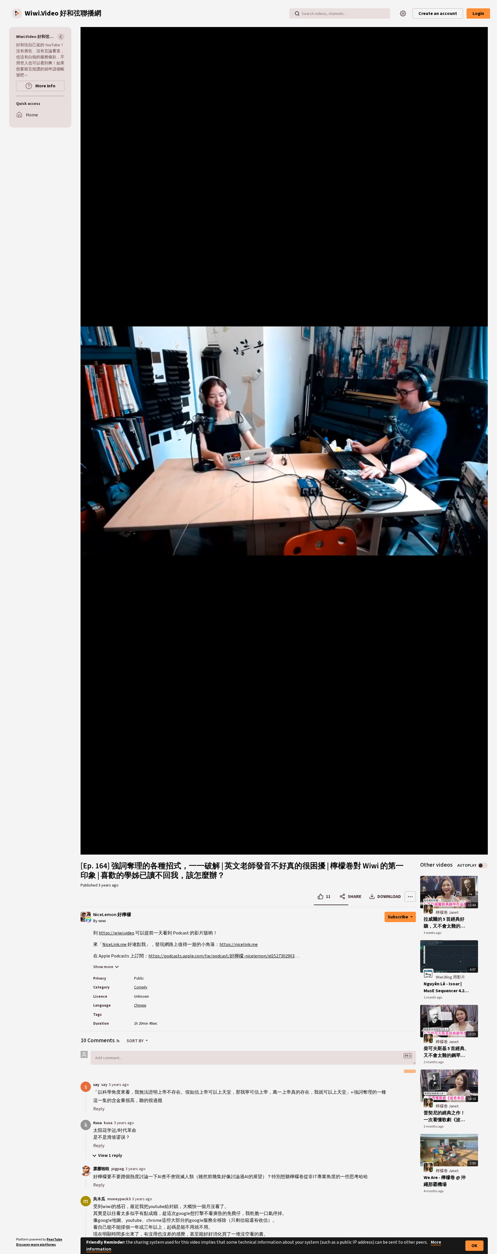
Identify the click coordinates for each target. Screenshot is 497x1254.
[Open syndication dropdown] (118, 1041)
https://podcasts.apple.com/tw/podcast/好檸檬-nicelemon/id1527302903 (221, 956)
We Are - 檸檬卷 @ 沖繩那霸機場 (445, 1181)
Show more (103, 967)
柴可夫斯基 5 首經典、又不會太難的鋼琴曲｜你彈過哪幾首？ (446, 1052)
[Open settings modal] (403, 13)
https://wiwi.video (116, 933)
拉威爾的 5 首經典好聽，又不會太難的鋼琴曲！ (444, 923)
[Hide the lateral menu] (61, 36)
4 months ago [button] (434, 1191)
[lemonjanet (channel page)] (428, 909)
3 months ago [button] (434, 1126)
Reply (98, 1109)
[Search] (297, 13)
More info (45, 86)
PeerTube (54, 1239)
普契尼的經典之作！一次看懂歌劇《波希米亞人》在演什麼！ (444, 1116)
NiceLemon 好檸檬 (112, 915)
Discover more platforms (36, 1244)
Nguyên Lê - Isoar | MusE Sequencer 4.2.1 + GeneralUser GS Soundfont (446, 987)
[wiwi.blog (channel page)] (428, 973)
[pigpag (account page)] (86, 1171)
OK (474, 1246)
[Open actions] (410, 896)
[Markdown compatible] (408, 1055)
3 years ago (119, 1085)
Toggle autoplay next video (483, 865)
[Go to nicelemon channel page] (88, 919)
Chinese (140, 1005)
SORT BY (135, 1041)
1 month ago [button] (433, 997)
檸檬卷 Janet (447, 913)
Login (478, 13)
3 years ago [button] (108, 885)
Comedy (140, 987)
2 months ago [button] (434, 1062)
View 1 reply (110, 1155)
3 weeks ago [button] (432, 932)
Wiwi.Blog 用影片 (450, 977)
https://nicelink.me (238, 944)
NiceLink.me (114, 944)
